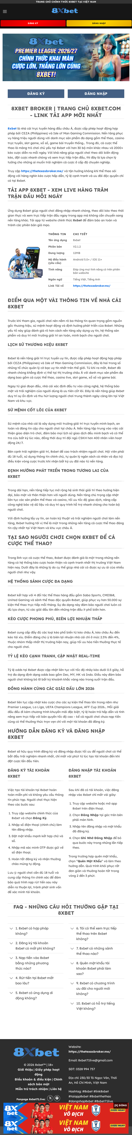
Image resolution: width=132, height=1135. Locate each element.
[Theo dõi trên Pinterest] (57, 1098)
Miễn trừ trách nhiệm (31, 1089)
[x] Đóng (120, 1105)
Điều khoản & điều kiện (33, 1079)
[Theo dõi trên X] (50, 1098)
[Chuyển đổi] (11, 929)
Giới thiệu (25, 1069)
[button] (5, 11)
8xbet (12, 128)
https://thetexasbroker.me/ (42, 171)
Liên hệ (56, 1089)
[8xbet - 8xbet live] (66, 11)
